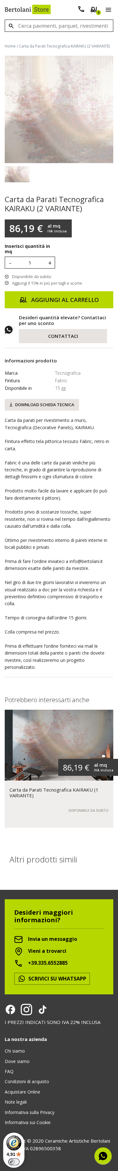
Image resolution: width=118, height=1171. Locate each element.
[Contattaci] (81, 10)
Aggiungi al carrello (64, 300)
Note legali (16, 1102)
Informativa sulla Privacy (29, 1112)
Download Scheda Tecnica (44, 404)
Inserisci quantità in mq (27, 249)
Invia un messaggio (52, 938)
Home (10, 46)
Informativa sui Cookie (28, 1122)
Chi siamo (15, 1051)
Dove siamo (17, 1061)
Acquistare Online (22, 1092)
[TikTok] (42, 1009)
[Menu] (107, 10)
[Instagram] (26, 1009)
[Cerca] (11, 25)
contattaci (63, 336)
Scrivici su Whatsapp (56, 978)
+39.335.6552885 (47, 962)
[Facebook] (10, 1009)
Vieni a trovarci (46, 950)
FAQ (9, 1071)
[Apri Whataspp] (103, 1156)
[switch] (14, 1161)
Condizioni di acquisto (27, 1081)
